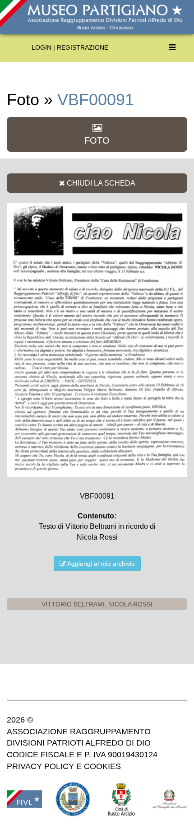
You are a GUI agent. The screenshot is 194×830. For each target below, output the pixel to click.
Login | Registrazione (70, 47)
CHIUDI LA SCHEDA (100, 183)
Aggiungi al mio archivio (100, 563)
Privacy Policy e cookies (64, 766)
